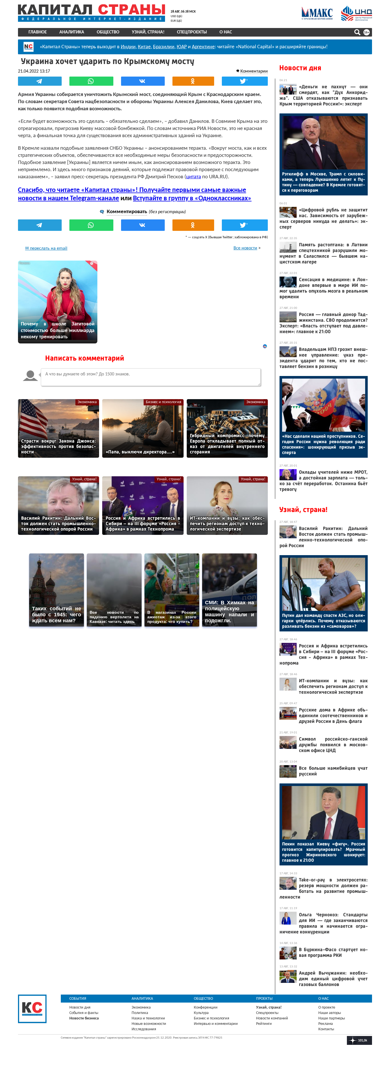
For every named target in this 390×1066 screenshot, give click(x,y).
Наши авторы (329, 1013)
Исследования (144, 1029)
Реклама (325, 1024)
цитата (193, 177)
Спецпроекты (192, 32)
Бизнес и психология (163, 402)
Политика (140, 1013)
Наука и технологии (148, 1018)
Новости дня (300, 67)
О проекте (326, 1007)
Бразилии (163, 47)
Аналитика (71, 32)
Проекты (264, 999)
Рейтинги (264, 1024)
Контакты (326, 1029)
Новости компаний (272, 1018)
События (77, 999)
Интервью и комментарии (216, 1024)
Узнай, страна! (148, 32)
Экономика (87, 402)
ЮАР (182, 47)
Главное (38, 32)
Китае (144, 47)
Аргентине (203, 47)
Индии (128, 47)
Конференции (206, 1007)
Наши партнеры (331, 1018)
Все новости (245, 248)
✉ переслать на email (46, 248)
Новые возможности (149, 1024)
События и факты (83, 1013)
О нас (226, 32)
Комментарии (254, 71)
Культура (201, 1013)
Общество (108, 32)
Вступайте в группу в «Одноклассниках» (192, 198)
